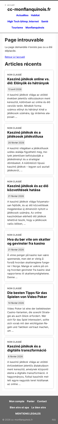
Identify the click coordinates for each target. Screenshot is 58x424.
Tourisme (17, 27)
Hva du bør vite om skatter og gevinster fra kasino (28, 241)
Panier (31, 401)
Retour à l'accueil (15, 56)
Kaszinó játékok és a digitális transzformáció (26, 348)
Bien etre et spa (19, 407)
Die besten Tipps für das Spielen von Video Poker (27, 295)
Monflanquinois (35, 27)
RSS (54, 419)
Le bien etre (38, 407)
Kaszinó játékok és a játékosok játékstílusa (25, 134)
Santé (44, 21)
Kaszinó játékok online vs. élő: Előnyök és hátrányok (28, 81)
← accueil (9, 5)
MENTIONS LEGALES (28, 413)
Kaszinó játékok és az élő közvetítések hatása (27, 188)
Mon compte (16, 401)
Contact (42, 401)
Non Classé (14, 74)
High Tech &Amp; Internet (23, 21)
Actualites (22, 15)
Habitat (35, 15)
